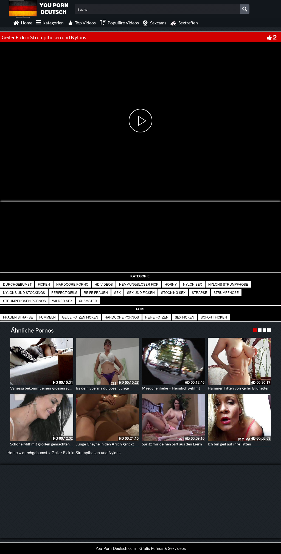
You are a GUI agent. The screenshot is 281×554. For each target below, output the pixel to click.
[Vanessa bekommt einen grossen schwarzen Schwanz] (41, 361)
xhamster (88, 300)
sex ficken (184, 317)
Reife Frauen (96, 292)
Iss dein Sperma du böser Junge (102, 388)
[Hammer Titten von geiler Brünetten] (239, 361)
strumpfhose (226, 292)
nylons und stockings (24, 292)
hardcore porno (72, 284)
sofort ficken (214, 317)
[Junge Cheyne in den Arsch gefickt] (107, 417)
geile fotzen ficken (80, 317)
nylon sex (192, 284)
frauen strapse (18, 317)
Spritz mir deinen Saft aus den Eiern (172, 444)
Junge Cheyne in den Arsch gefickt (105, 444)
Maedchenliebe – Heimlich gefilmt (171, 388)
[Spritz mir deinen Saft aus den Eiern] (173, 417)
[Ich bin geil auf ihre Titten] (239, 417)
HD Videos (104, 284)
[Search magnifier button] (244, 9)
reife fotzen (156, 317)
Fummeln (47, 317)
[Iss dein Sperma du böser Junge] (107, 361)
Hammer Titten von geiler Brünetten (238, 388)
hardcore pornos (122, 317)
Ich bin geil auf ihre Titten (229, 444)
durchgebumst (17, 284)
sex (117, 292)
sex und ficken (141, 292)
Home (12, 452)
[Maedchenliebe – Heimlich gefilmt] (173, 361)
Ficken (44, 284)
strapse (199, 292)
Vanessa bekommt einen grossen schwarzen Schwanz (55, 388)
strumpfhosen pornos (24, 300)
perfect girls (64, 292)
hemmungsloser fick (138, 284)
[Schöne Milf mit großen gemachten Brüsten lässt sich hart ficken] (41, 417)
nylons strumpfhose (228, 284)
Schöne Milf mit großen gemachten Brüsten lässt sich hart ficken (64, 444)
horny (171, 284)
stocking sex (173, 292)
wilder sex (62, 300)
